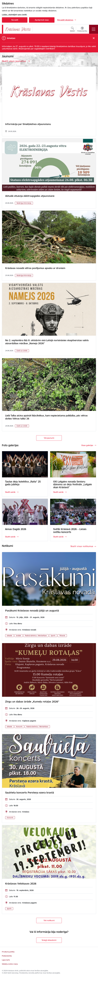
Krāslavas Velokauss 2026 (20, 883)
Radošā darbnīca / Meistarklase (36, 636)
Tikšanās (62, 636)
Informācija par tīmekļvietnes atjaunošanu (28, 124)
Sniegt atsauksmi (49, 940)
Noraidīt (14, 20)
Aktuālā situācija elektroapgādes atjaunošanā (29, 195)
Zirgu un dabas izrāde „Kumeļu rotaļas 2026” (32, 701)
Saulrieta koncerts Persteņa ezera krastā (29, 792)
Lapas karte (6, 960)
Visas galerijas (87, 445)
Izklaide (9, 636)
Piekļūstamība (7, 956)
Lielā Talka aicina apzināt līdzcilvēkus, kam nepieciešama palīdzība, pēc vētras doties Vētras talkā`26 (46, 417)
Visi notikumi (49, 920)
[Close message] (94, 38)
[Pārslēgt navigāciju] (93, 29)
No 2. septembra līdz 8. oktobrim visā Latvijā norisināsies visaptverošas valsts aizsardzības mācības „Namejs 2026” (47, 342)
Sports (53, 636)
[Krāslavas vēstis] (18, 29)
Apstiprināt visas (42, 20)
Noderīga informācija (24, 203)
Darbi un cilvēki (22, 351)
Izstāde (18, 636)
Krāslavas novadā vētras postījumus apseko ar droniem (35, 268)
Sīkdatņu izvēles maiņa (10, 964)
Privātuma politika (8, 952)
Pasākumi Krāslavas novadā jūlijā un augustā (32, 610)
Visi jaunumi (49, 438)
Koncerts (19, 727)
